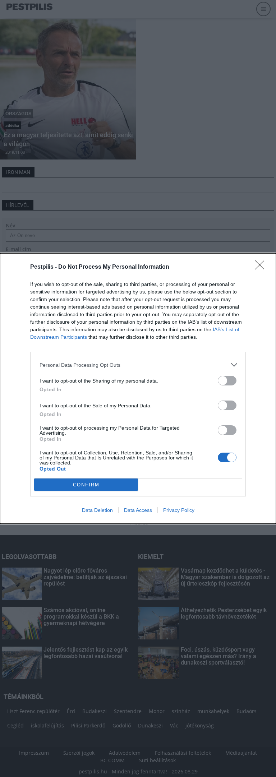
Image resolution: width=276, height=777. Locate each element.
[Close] (262, 267)
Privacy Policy (178, 510)
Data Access (138, 510)
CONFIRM (86, 484)
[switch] (227, 380)
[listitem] (138, 365)
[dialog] (138, 388)
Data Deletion (97, 510)
